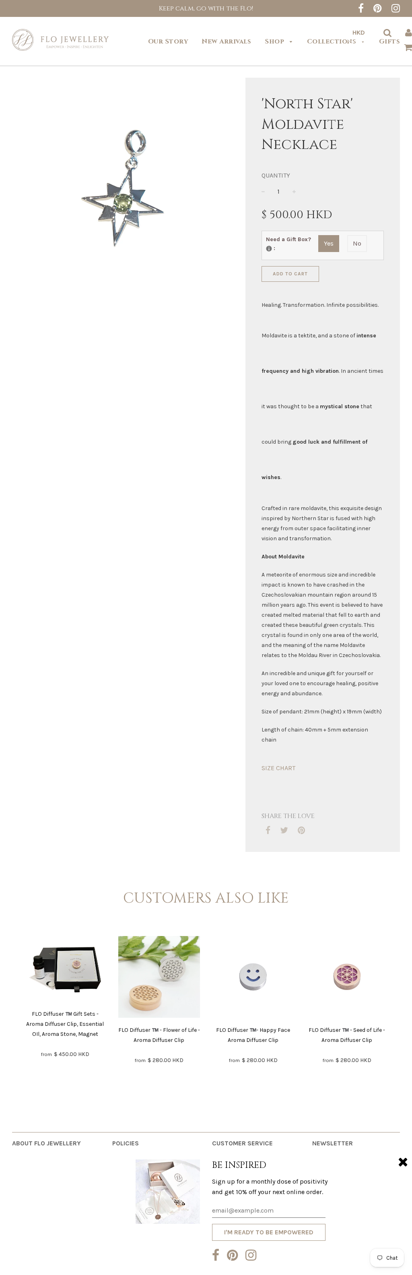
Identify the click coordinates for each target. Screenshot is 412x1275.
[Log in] (408, 32)
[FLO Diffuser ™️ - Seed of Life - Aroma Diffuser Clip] (347, 978)
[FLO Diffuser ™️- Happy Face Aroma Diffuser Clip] (253, 978)
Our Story (168, 41)
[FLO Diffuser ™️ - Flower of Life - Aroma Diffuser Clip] (159, 978)
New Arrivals (226, 41)
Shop (275, 41)
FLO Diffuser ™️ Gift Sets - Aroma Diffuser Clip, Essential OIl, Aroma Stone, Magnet (65, 1023)
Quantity (276, 175)
